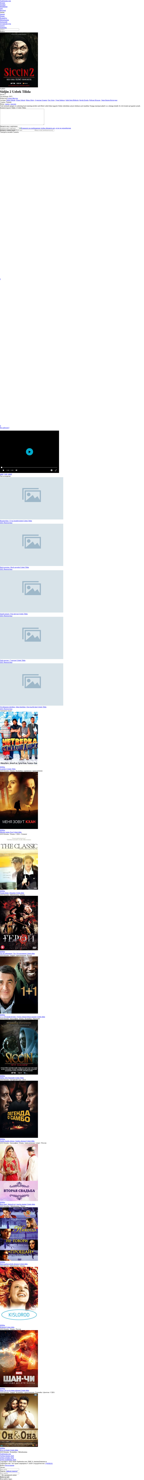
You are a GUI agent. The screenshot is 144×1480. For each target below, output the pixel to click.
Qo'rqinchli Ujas (5, 24)
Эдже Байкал (60, 100)
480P (1, 474)
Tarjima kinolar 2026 (7, 1456)
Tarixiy (2, 26)
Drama (2, 16)
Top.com (5, 1)
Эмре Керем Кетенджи (109, 100)
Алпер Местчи (12, 98)
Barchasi (3, 10)
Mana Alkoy (30, 100)
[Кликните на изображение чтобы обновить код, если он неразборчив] (45, 128)
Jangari (2, 14)
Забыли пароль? (12, 1471)
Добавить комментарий (7, 130)
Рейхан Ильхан (94, 100)
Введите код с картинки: (9, 126)
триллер (13, 104)
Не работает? (4, 428)
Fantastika (3, 27)
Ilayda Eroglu (83, 100)
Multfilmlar (3, 7)
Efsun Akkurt (20, 100)
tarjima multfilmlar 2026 (8, 1460)
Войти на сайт (4, 1477)
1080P (10, 474)
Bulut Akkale (10, 100)
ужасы (7, 104)
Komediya (3, 18)
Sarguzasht (3, 22)
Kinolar (2, 3)
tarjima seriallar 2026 (7, 1458)
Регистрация (9, 1465)
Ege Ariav (51, 100)
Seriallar (2, 5)
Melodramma (4, 20)
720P (5, 474)
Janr (1, 8)
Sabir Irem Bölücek (72, 100)
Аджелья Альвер (41, 100)
